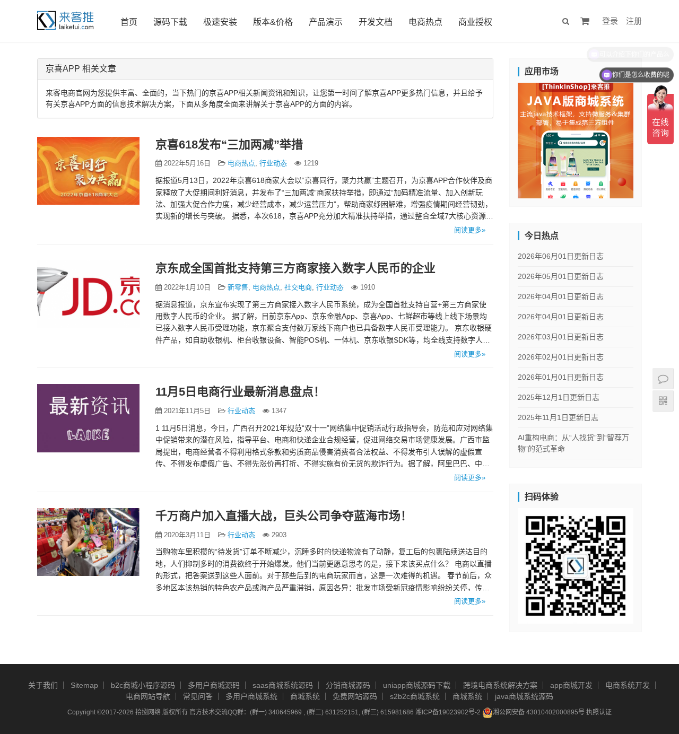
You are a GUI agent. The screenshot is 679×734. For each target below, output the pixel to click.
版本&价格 (273, 22)
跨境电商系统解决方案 (500, 685)
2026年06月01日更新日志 (561, 256)
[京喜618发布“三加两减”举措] (88, 171)
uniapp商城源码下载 (416, 685)
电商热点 (425, 22)
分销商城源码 (348, 685)
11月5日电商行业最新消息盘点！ (240, 391)
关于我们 (43, 685)
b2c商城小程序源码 (143, 685)
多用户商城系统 (251, 696)
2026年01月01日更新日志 (561, 377)
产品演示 (326, 22)
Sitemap (84, 685)
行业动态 (273, 163)
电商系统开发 (627, 685)
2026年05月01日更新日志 (561, 276)
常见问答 (198, 696)
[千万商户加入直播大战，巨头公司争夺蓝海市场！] (88, 542)
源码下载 (170, 22)
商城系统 (305, 696)
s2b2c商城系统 (415, 696)
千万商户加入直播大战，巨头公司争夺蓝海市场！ (283, 515)
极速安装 (220, 22)
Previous (499, 138)
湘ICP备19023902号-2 (448, 712)
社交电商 (298, 287)
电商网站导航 (148, 696)
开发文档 (376, 22)
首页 (128, 22)
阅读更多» (469, 230)
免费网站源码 (355, 696)
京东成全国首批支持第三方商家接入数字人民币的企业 (295, 268)
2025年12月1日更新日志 (558, 397)
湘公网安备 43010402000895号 (539, 712)
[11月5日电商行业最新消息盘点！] (88, 418)
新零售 (238, 287)
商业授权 (475, 22)
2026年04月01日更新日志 (561, 296)
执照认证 (599, 712)
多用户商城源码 (214, 685)
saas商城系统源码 (283, 685)
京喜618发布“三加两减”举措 (229, 144)
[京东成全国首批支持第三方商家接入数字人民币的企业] (88, 294)
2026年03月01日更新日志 (561, 337)
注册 (634, 20)
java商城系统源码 (524, 696)
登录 (610, 20)
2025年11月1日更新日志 (558, 417)
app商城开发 (571, 685)
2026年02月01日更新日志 (561, 357)
